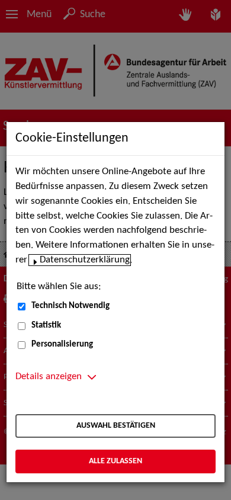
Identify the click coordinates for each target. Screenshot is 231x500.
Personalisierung (62, 344)
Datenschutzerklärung (85, 260)
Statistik (46, 325)
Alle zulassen (115, 461)
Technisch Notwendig (70, 306)
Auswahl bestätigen (115, 425)
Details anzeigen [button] (48, 377)
